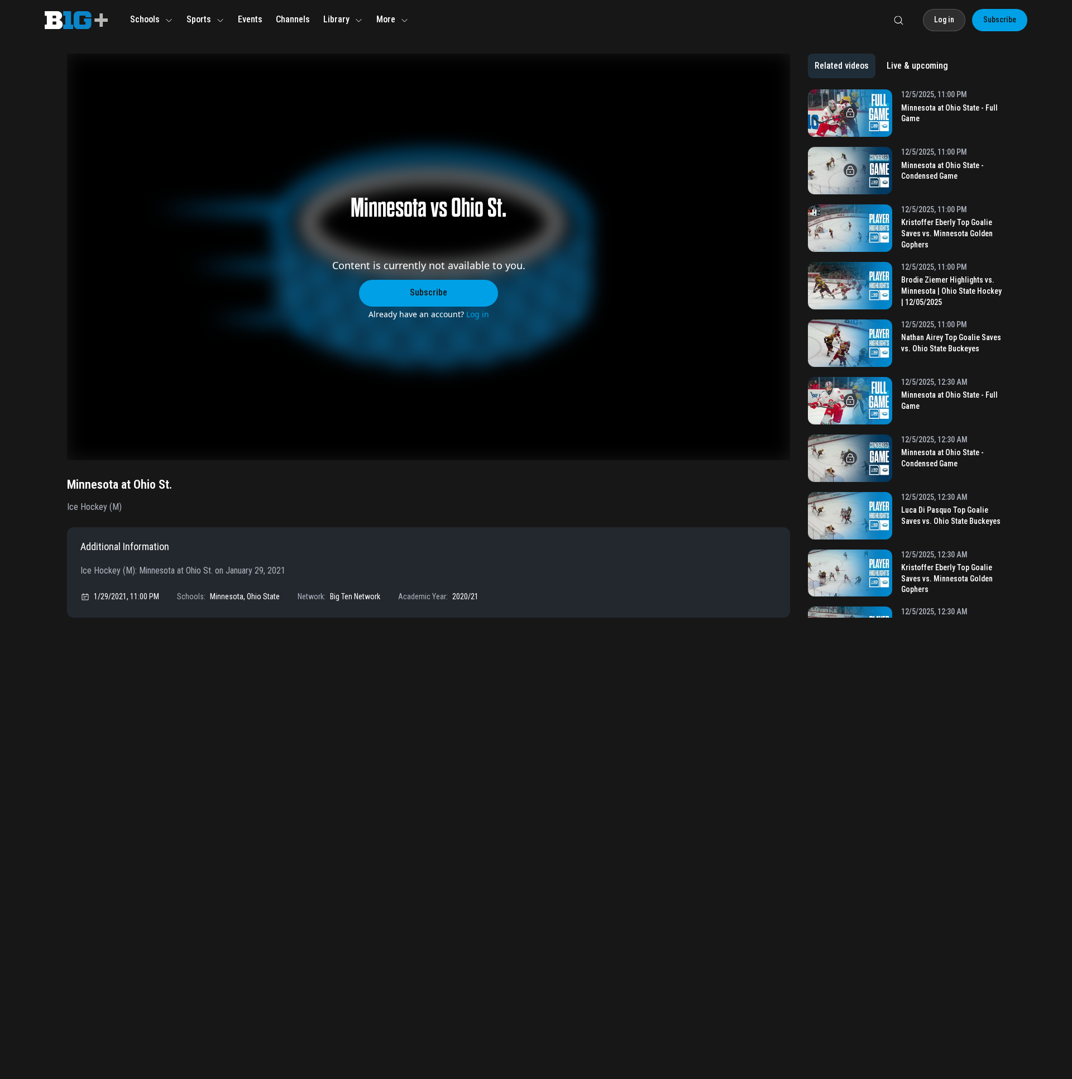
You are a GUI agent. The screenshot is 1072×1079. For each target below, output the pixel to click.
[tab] (841, 66)
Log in (477, 314)
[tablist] (881, 66)
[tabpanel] (906, 353)
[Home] (76, 20)
